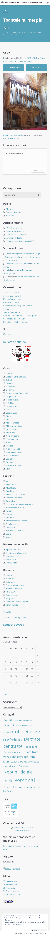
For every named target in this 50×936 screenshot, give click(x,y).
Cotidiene (22, 731)
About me (10, 209)
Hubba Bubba (12, 400)
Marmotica (10, 517)
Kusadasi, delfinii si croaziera (15, 322)
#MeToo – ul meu (14, 228)
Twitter (7, 612)
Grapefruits (11, 396)
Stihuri (10, 791)
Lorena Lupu (11, 413)
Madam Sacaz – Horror (17, 234)
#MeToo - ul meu (11, 292)
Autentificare (11, 884)
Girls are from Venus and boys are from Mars (20, 756)
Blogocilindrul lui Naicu (16, 377)
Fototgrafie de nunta (15, 585)
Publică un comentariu (13, 135)
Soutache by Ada (13, 624)
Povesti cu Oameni (14, 588)
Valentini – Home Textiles (17, 601)
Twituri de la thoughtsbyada (15, 617)
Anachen (10, 491)
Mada (8, 416)
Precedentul (13, 67)
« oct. (5, 694)
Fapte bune (31, 746)
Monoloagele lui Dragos (16, 520)
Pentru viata (11, 563)
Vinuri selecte (12, 605)
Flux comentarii (12, 891)
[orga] (25, 129)
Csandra (9, 383)
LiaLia (8, 409)
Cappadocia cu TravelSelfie (15, 319)
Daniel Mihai (11, 386)
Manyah (9, 419)
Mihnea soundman (14, 426)
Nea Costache (12, 524)
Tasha (6, 309)
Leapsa (14, 761)
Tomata (9, 462)
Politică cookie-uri (17, 924)
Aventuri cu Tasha (14, 238)
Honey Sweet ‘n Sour (15, 507)
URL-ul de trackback (12, 138)
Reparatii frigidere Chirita (18, 263)
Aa (7, 481)
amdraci (9, 373)
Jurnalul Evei (11, 406)
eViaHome (10, 582)
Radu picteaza (12, 595)
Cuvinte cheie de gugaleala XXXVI (21, 241)
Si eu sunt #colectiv (11, 312)
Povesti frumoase (14, 787)
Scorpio (9, 534)
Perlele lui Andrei (13, 212)
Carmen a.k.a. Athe (14, 497)
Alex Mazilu (11, 488)
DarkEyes (10, 390)
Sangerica (10, 527)
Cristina (10, 260)
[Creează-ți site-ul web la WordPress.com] (25, 2)
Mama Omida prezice (23, 766)
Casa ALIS (10, 575)
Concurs (7, 732)
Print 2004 (10, 592)
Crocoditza (10, 501)
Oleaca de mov (12, 439)
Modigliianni (11, 429)
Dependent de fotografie (17, 393)
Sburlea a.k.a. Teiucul (15, 530)
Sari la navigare (5, 10)
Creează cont (11, 881)
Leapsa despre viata (31, 257)
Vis (17, 260)
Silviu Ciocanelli (12, 455)
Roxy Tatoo (11, 598)
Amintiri (8, 720)
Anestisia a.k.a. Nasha (15, 494)
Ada (8, 270)
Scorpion (10, 215)
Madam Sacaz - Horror (13, 299)
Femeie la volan (11, 752)
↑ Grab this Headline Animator (22, 830)
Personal (24, 780)
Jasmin (9, 511)
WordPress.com (13, 894)
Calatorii (8, 725)
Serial (29, 787)
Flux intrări (10, 888)
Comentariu (38, 170)
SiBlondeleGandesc (14, 452)
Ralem (8, 442)
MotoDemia (11, 432)
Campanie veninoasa (24, 725)
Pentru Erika (11, 559)
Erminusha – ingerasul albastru (19, 504)
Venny (9, 537)
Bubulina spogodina (23, 720)
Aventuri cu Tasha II (15, 231)
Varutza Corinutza (14, 465)
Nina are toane (12, 436)
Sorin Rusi (10, 459)
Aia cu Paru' (11, 484)
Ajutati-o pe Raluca (14, 549)
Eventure (10, 578)
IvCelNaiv (10, 403)
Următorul (36, 67)
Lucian (9, 514)
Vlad (8, 469)
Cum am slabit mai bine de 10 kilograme (20, 315)
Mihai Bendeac (12, 423)
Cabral (9, 380)
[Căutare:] (22, 195)
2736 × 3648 (32, 58)
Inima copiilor (12, 556)
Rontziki (9, 446)
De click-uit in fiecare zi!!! (16, 553)
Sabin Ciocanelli (13, 449)
